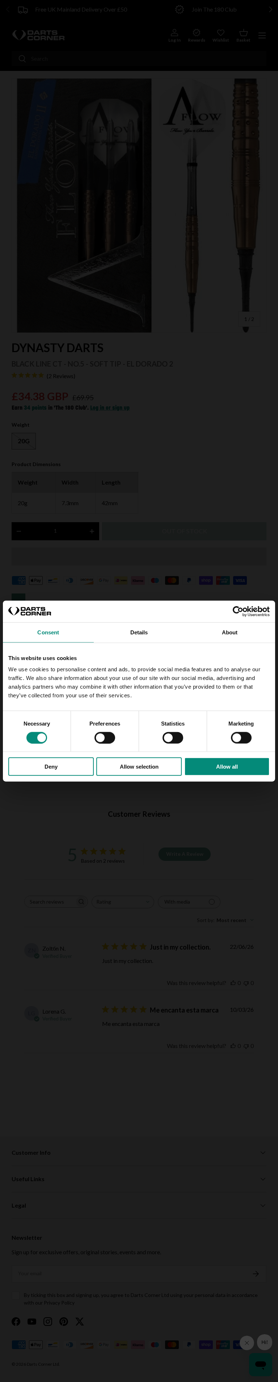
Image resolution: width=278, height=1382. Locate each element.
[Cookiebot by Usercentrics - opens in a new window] (238, 611)
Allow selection (139, 767)
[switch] (104, 737)
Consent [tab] (48, 632)
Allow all (227, 767)
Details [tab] (139, 632)
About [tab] (230, 632)
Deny (51, 767)
